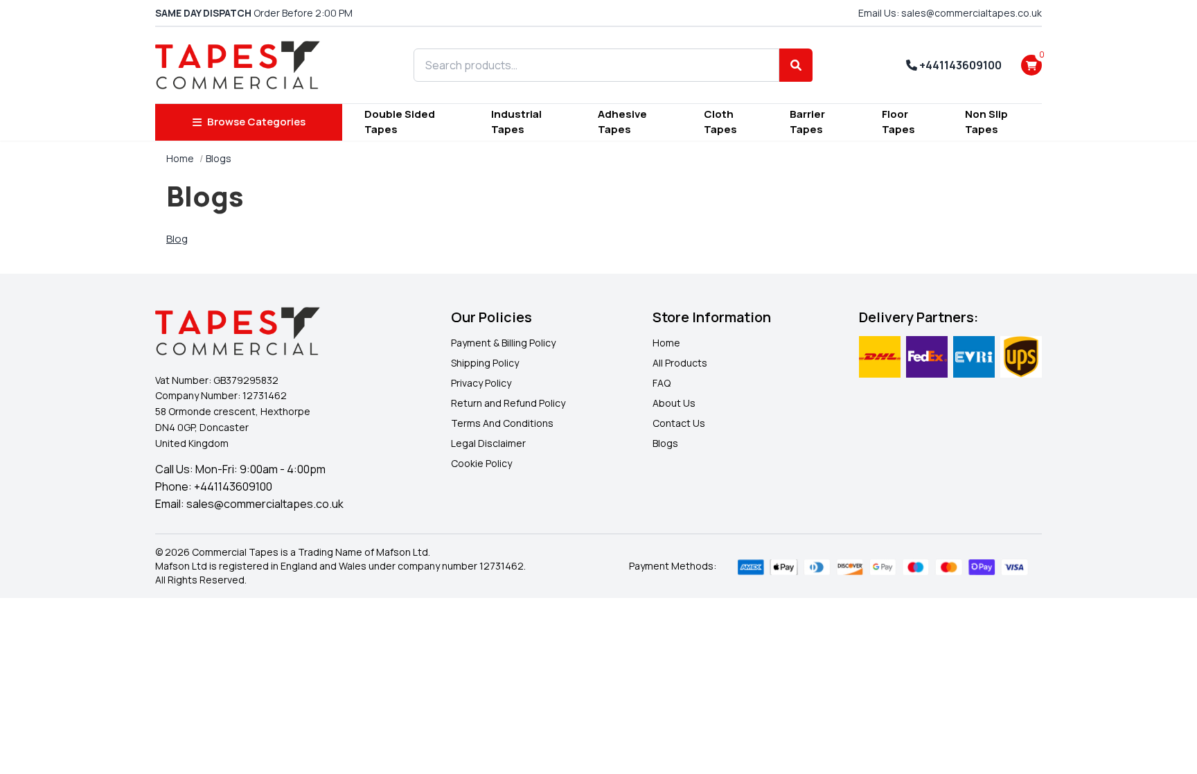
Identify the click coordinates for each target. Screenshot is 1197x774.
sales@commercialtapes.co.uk (265, 503)
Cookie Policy (481, 463)
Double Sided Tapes (399, 122)
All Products (680, 362)
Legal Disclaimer (488, 443)
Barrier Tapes (807, 122)
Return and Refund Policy (508, 403)
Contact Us (679, 423)
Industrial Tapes (516, 122)
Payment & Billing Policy (503, 342)
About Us (674, 403)
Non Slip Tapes (986, 122)
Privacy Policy (481, 382)
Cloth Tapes (720, 122)
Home (180, 158)
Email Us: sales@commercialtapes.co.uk (950, 12)
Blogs (665, 443)
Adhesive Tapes (622, 122)
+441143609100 (959, 65)
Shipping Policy (485, 362)
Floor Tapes (898, 122)
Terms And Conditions (502, 423)
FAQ (662, 382)
